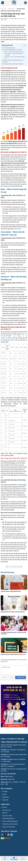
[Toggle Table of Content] (24, 45)
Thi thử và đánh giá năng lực (10, 821)
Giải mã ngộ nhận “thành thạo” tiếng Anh (13, 64)
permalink (5, 661)
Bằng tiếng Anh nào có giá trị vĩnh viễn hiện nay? (13, 611)
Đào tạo (4, 807)
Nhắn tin (23, 859)
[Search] (25, 2)
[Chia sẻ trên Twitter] (12, 566)
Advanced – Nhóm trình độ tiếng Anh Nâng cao (14, 57)
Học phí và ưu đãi (7, 815)
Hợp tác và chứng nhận (8, 827)
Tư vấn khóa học (14, 859)
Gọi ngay (5, 859)
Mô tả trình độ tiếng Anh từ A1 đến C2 (12, 49)
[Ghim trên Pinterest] (18, 566)
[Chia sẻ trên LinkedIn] (21, 566)
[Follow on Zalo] (11, 834)
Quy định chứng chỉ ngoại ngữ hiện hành (11, 591)
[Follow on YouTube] (8, 834)
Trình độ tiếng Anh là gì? (9, 48)
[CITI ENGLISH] (14, 2)
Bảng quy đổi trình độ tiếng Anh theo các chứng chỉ (13, 61)
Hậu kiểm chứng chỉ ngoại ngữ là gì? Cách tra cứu (13, 654)
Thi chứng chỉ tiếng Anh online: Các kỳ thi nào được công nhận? (13, 633)
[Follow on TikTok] (5, 834)
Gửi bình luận (20, 677)
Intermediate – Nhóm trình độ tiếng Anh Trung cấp (14, 54)
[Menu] (2, 2)
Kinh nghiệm (11, 9)
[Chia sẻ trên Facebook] (9, 566)
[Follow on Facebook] (2, 834)
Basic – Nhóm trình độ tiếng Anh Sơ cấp (14, 51)
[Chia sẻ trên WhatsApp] (7, 566)
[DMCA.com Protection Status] (5, 838)
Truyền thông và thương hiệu (10, 824)
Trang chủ (3, 9)
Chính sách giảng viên (8, 818)
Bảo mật (4, 813)
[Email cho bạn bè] (15, 566)
